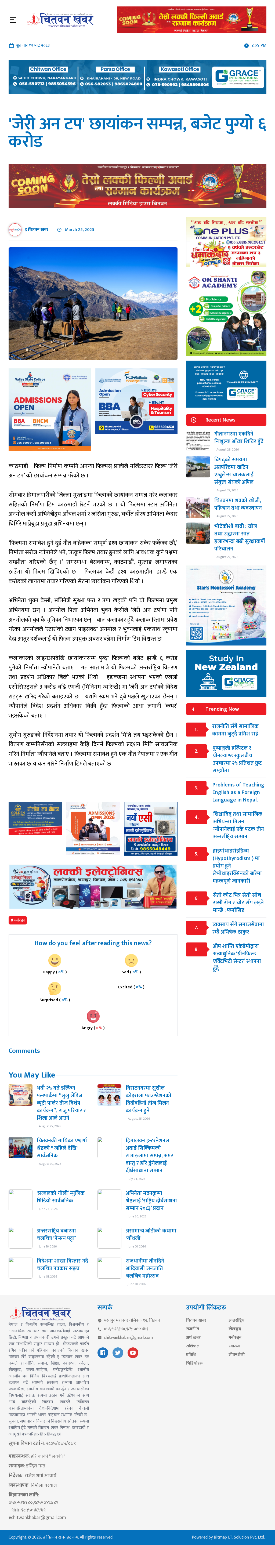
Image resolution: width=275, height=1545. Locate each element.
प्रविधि (191, 1355)
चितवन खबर (196, 1320)
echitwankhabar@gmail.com (37, 1518)
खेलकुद (235, 1329)
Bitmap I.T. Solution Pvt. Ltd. (240, 1537)
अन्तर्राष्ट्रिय (236, 1320)
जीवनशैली (237, 1355)
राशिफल (193, 1346)
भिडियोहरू (194, 1363)
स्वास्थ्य (234, 1346)
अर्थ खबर (193, 1337)
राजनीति (192, 1329)
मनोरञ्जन (235, 1337)
